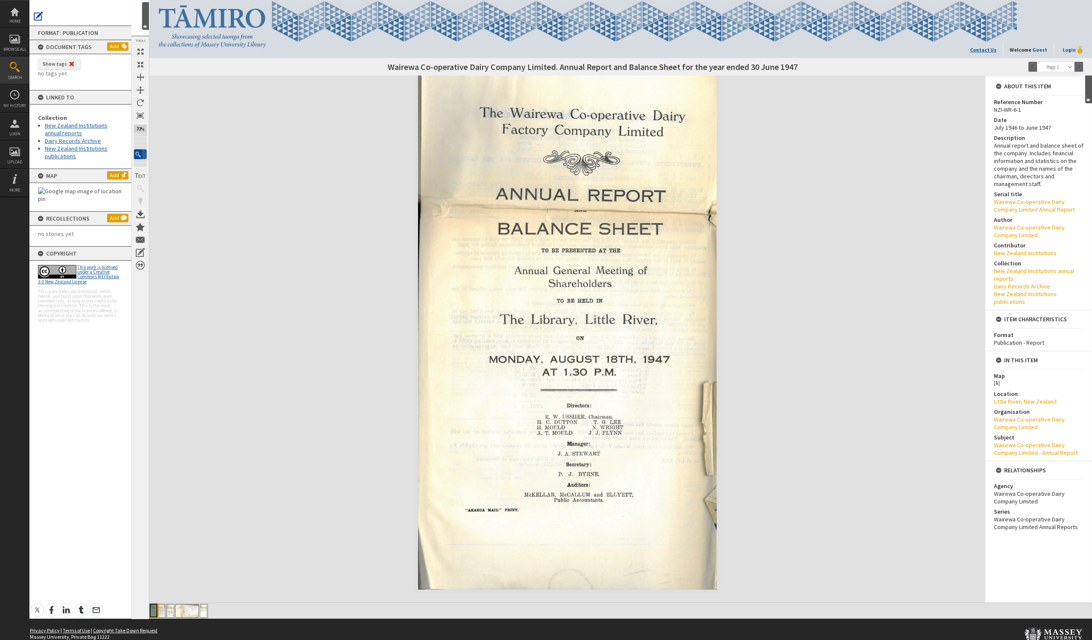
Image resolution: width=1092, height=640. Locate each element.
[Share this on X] (37, 605)
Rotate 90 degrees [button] (140, 102)
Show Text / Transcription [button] (140, 175)
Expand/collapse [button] (1088, 89)
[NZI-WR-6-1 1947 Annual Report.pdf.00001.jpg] (153, 610)
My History (14, 105)
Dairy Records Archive (73, 141)
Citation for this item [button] (140, 265)
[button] (140, 154)
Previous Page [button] (1032, 67)
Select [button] (1070, 67)
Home (14, 21)
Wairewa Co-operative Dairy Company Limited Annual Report (1034, 205)
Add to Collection (140, 227)
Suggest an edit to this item (38, 16)
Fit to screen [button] (140, 64)
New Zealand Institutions (1025, 253)
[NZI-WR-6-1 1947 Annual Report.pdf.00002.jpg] (162, 611)
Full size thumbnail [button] (140, 51)
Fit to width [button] (140, 77)
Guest (1039, 50)
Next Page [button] (1079, 67)
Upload (14, 162)
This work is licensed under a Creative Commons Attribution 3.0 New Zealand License (78, 274)
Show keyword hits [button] (140, 188)
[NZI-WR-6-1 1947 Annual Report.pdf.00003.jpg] (170, 611)
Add (114, 46)
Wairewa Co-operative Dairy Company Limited (1029, 231)
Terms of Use (76, 630)
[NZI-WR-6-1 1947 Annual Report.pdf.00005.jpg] (203, 611)
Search (15, 77)
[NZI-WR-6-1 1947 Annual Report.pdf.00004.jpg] (187, 611)
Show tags (55, 64)
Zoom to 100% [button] (140, 115)
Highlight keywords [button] (140, 201)
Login (14, 134)
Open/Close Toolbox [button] (145, 16)
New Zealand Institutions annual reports (76, 129)
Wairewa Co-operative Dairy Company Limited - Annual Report (1036, 449)
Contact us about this (140, 239)
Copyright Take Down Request (125, 630)
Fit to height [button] (140, 90)
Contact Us (983, 50)
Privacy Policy (45, 630)
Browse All (14, 49)
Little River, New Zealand (1025, 401)
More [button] (14, 190)
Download (140, 214)
